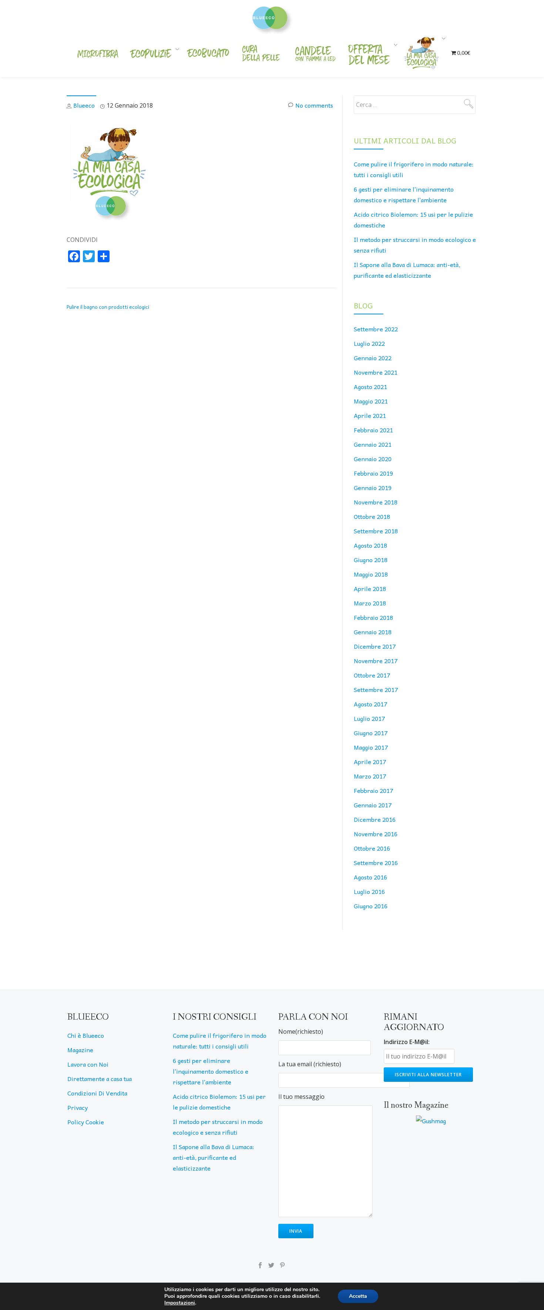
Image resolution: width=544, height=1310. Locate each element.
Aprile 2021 (370, 415)
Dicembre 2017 (375, 646)
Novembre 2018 (375, 502)
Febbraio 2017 (373, 790)
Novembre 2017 (375, 660)
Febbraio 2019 (373, 473)
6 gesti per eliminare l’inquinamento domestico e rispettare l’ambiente (210, 1071)
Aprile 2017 (370, 761)
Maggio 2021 (371, 401)
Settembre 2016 (376, 862)
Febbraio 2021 (373, 430)
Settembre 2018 (376, 531)
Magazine (80, 1049)
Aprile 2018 (370, 588)
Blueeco (84, 105)
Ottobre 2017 (372, 675)
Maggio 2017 (371, 747)
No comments (314, 105)
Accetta (358, 1296)
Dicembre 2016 (375, 819)
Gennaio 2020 (373, 458)
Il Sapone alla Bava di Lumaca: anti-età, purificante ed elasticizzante (213, 1157)
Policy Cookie (85, 1122)
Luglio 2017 (369, 718)
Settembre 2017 (376, 689)
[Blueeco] (272, 16)
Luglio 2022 (369, 343)
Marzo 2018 (370, 603)
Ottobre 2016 (372, 848)
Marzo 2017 (370, 776)
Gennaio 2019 (373, 487)
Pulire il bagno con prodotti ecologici (108, 307)
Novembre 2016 (375, 833)
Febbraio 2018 (373, 617)
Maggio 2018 (371, 574)
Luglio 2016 (369, 891)
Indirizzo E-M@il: (407, 1042)
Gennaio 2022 (373, 357)
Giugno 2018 (370, 559)
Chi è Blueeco (85, 1035)
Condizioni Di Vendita (97, 1093)
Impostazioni (179, 1303)
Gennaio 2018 (373, 632)
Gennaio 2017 (373, 805)
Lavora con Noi (87, 1064)
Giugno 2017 (370, 732)
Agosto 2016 (370, 877)
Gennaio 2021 (373, 444)
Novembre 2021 (375, 372)
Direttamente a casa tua (99, 1078)
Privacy (77, 1107)
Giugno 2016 (370, 906)
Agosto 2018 (370, 545)
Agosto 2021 (370, 386)
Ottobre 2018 (372, 516)
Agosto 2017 (370, 704)
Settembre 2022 (376, 329)
